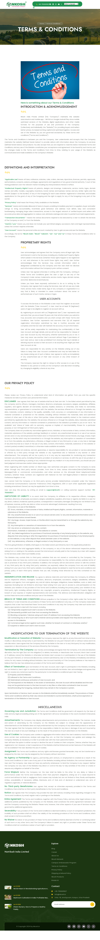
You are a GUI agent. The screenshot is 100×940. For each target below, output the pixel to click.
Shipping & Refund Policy (61, 873)
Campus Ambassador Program (63, 863)
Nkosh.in (36, 926)
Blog (53, 848)
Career (54, 852)
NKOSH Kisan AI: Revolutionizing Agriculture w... (30, 889)
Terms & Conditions (59, 866)
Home (42, 24)
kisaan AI (55, 880)
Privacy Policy (56, 870)
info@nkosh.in (60, 894)
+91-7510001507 (60, 891)
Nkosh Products (57, 877)
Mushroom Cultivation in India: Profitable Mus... (30, 898)
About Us (55, 856)
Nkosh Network (57, 859)
